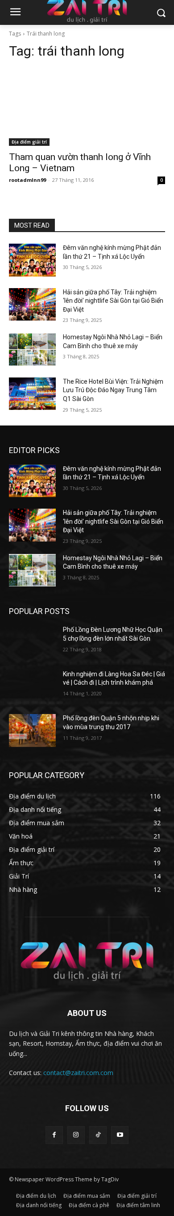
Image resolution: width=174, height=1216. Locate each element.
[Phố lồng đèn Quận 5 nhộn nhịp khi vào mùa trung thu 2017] (32, 730)
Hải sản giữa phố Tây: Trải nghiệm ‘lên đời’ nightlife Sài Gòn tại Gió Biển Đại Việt (113, 301)
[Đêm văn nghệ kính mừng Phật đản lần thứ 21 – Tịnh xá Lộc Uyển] (32, 260)
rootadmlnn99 (27, 180)
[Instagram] (76, 1135)
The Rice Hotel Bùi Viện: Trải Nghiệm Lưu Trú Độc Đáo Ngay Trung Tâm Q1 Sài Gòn (113, 390)
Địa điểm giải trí (29, 142)
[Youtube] (119, 1135)
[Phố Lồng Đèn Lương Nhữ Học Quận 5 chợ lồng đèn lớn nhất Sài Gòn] (32, 642)
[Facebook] (54, 1135)
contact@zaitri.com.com (78, 1072)
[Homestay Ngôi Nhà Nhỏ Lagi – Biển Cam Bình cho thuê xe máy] (32, 349)
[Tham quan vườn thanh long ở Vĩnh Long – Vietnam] (87, 107)
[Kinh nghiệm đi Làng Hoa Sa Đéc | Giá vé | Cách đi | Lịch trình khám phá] (32, 686)
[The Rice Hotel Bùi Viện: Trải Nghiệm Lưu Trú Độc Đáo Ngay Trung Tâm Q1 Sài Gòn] (32, 393)
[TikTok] (98, 1135)
